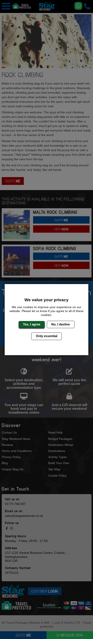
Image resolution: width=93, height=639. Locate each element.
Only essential (46, 336)
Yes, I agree (31, 324)
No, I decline (60, 324)
